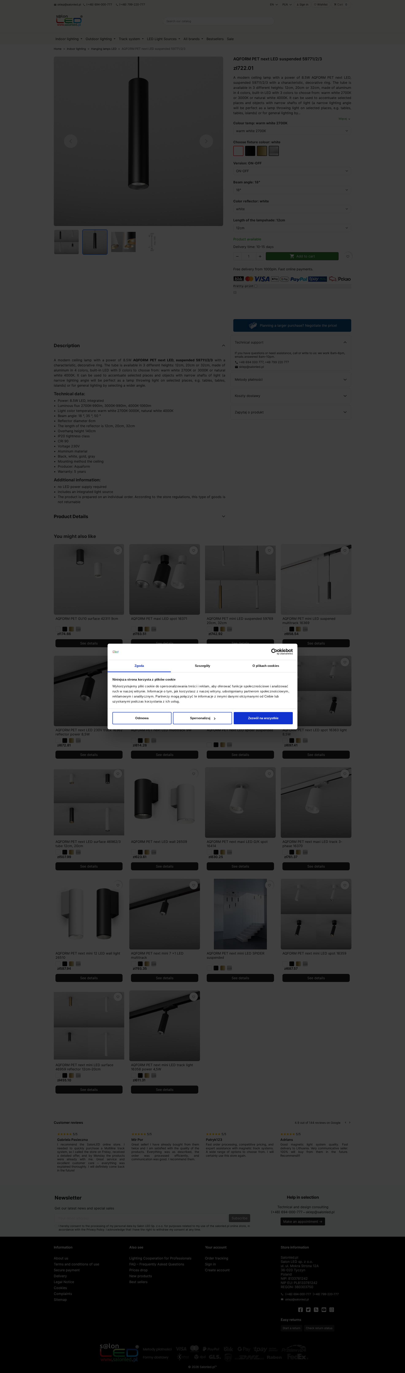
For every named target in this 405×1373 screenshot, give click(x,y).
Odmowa (141, 718)
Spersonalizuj (200, 718)
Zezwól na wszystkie (263, 718)
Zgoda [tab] (139, 666)
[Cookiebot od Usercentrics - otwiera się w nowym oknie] (274, 652)
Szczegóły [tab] (202, 666)
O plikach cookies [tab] (265, 666)
